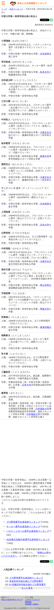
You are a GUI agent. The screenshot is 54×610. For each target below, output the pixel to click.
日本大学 (44, 225)
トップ (4, 9)
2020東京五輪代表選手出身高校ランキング (28, 539)
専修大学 (44, 309)
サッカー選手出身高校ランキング (23, 526)
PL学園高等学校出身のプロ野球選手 (27, 584)
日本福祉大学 (42, 408)
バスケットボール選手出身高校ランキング (27, 531)
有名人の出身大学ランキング (11, 600)
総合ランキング (16, 9)
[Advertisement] (27, 449)
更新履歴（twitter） (32, 604)
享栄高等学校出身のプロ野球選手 (26, 581)
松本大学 (44, 72)
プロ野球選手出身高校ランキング (23, 522)
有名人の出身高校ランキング (32, 3)
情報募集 (28, 602)
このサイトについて (32, 600)
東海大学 (44, 156)
